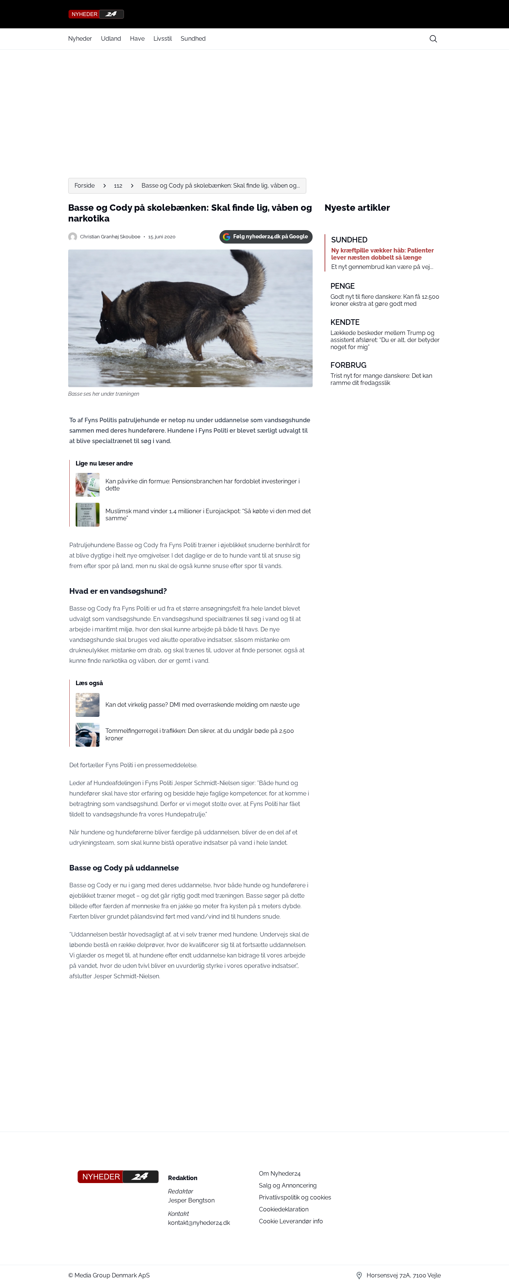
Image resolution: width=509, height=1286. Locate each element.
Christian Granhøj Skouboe (110, 236)
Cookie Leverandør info (291, 1221)
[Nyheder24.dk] (254, 14)
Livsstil (163, 38)
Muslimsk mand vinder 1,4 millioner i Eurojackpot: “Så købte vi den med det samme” (208, 515)
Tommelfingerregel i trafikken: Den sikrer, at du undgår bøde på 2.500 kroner (199, 734)
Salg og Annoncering (288, 1185)
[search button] (433, 38)
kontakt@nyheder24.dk (199, 1222)
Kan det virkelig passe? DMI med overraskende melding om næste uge (202, 704)
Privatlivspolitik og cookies (295, 1197)
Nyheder (80, 38)
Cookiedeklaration (284, 1209)
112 (118, 185)
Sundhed (193, 38)
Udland (111, 38)
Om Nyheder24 (280, 1173)
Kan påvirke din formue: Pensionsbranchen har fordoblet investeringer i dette (202, 485)
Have (137, 38)
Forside (85, 185)
